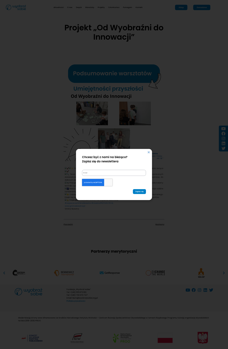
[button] (149, 152)
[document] (114, 174)
